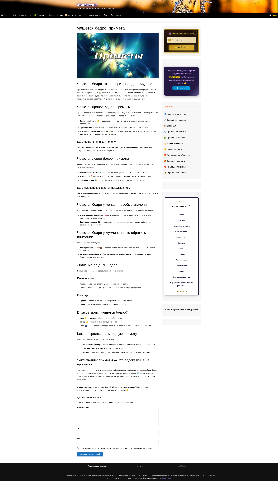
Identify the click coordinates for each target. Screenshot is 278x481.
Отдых (181, 271)
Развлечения (181, 265)
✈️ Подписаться (181, 88)
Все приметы (116, 15)
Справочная (181, 259)
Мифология (181, 237)
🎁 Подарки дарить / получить (177, 155)
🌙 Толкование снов (54, 15)
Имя (78, 429)
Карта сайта (166, 478)
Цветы (181, 248)
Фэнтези (181, 220)
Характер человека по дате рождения (181, 284)
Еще (105, 15)
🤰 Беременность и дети (175, 173)
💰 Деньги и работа (173, 149)
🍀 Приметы (39, 15)
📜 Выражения (71, 15)
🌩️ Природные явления (22, 15)
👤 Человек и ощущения (175, 114)
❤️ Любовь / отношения (175, 167)
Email (79, 438)
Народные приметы (181, 276)
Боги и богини (181, 231)
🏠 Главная (5, 15)
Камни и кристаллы (181, 225)
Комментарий (83, 407)
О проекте (182, 465)
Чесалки (181, 254)
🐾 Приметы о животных (175, 132)
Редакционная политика (97, 466)
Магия (181, 214)
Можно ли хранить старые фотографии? (181, 310)
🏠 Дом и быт (170, 126)
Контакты (139, 466)
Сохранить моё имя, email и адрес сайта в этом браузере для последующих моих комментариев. (116, 448)
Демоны (181, 243)
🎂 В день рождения (173, 143)
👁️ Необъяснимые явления (90, 15)
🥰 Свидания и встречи (174, 161)
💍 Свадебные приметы (175, 120)
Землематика (87, 5)
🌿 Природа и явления (174, 137)
